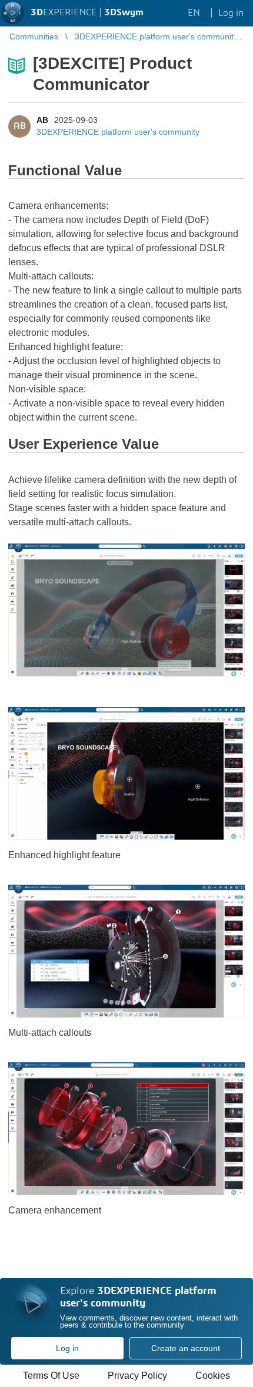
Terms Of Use (51, 1376)
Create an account (185, 1348)
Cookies (212, 1376)
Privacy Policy (137, 1376)
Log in (67, 1348)
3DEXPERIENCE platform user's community (117, 131)
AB (42, 120)
